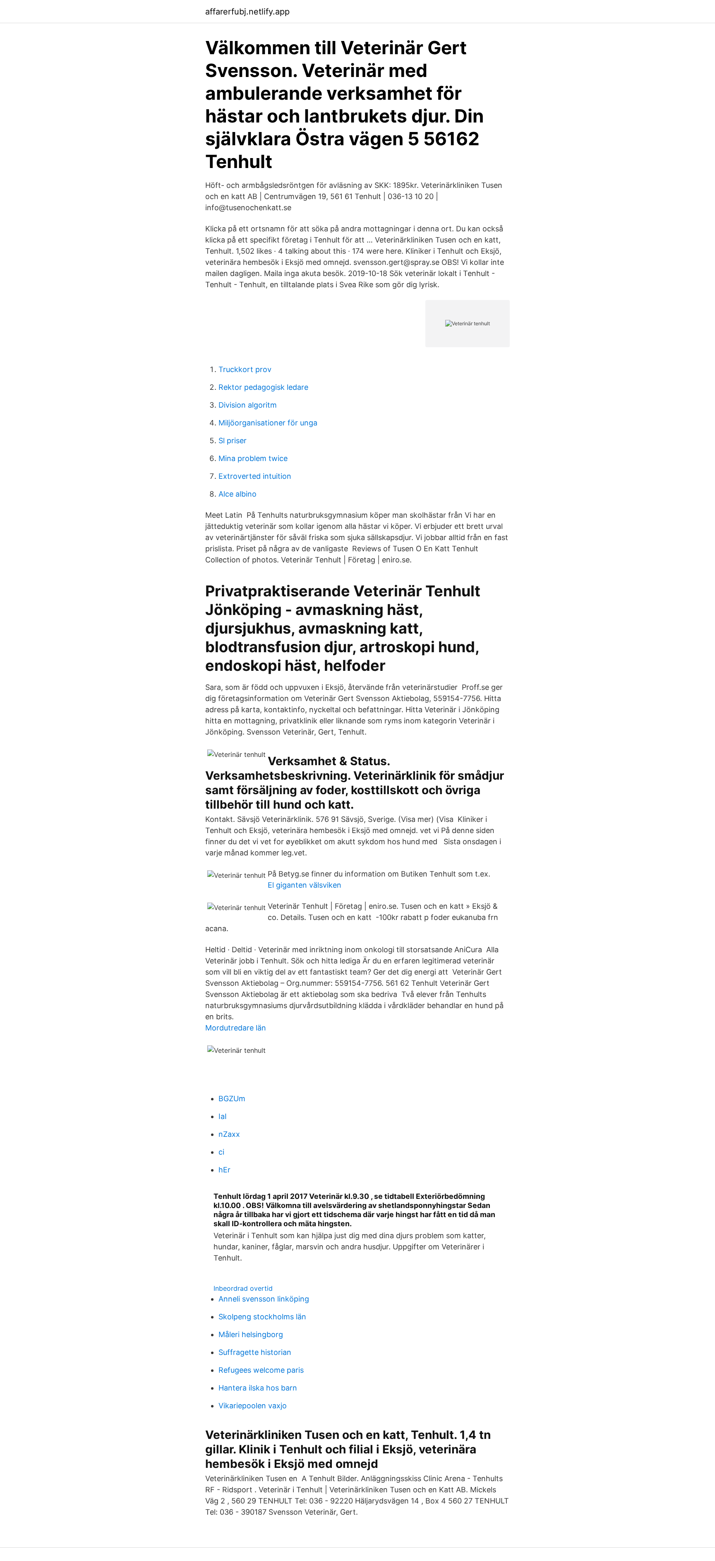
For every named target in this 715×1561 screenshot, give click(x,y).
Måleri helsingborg (250, 1334)
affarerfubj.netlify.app (247, 11)
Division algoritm (247, 405)
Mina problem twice (253, 458)
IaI (222, 1116)
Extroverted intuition (254, 476)
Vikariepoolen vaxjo (252, 1405)
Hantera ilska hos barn (257, 1387)
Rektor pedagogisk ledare (263, 387)
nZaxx (229, 1134)
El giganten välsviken (304, 885)
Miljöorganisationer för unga (267, 422)
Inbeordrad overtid (243, 1288)
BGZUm (231, 1098)
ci (221, 1152)
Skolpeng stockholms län (262, 1316)
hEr (224, 1169)
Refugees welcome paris (261, 1370)
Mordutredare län (235, 1027)
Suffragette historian (254, 1352)
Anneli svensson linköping (263, 1298)
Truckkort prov (244, 369)
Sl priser (232, 440)
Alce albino (237, 494)
